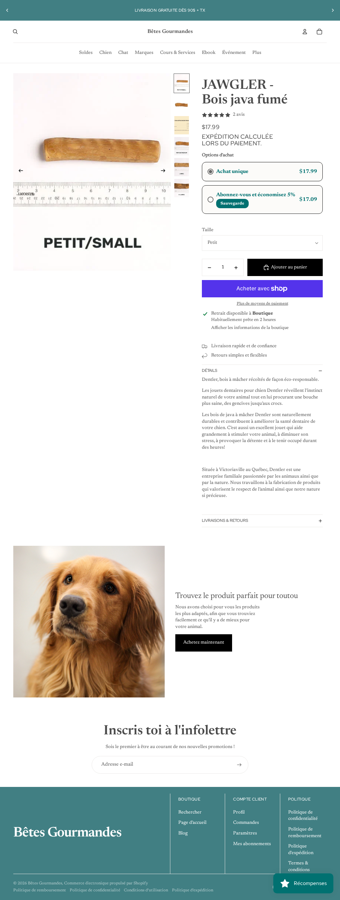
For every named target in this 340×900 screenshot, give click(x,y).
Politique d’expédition (192, 890)
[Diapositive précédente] (7, 10)
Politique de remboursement (39, 890)
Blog (183, 833)
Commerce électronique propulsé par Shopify (106, 883)
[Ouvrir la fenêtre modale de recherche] (15, 31)
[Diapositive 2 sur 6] (181, 104)
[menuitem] (86, 53)
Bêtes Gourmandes (45, 883)
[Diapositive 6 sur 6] (181, 188)
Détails (209, 370)
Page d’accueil (192, 823)
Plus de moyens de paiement (262, 304)
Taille (207, 230)
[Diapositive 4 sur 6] (181, 146)
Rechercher (190, 812)
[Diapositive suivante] (332, 10)
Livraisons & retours (225, 520)
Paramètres (245, 833)
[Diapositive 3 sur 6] (181, 125)
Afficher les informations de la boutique (250, 328)
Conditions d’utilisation (146, 890)
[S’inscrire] (239, 765)
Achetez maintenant (203, 642)
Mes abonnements (252, 844)
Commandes (246, 823)
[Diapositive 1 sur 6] (181, 83)
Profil (239, 812)
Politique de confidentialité (95, 890)
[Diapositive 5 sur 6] (181, 167)
